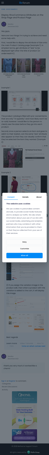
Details (25, 197)
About (39, 197)
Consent (11, 197)
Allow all (24, 255)
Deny (24, 242)
